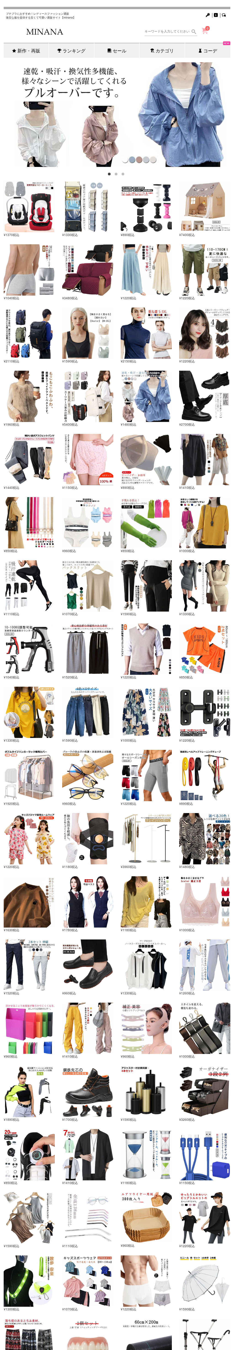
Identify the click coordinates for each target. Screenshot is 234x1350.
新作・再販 (28, 50)
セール (119, 50)
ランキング (74, 50)
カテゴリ (165, 50)
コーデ (216, 48)
